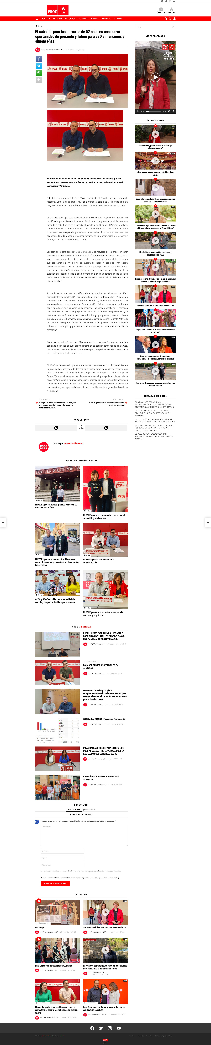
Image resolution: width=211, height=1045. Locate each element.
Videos (94, 19)
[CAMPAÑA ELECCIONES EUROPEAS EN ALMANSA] (57, 787)
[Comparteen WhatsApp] (39, 73)
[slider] (153, 111)
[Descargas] (57, 912)
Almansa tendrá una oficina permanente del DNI (105, 927)
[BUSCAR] (170, 18)
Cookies (149, 1036)
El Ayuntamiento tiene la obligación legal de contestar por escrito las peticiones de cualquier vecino (57, 1010)
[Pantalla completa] (172, 111)
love (62, 1036)
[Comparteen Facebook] (39, 59)
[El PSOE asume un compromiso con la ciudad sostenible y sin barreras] (105, 489)
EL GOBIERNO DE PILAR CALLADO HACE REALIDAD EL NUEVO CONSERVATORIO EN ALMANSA (152, 413)
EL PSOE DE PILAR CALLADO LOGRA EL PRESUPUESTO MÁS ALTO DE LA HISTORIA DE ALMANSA (154, 436)
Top (38, 900)
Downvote (106, 428)
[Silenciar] (169, 111)
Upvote (56, 428)
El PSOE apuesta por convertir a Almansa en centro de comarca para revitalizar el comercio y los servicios (57, 562)
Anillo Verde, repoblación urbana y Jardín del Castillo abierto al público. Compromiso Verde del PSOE (155, 226)
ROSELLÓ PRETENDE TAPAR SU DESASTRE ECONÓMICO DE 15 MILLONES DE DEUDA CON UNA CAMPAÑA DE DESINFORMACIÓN (104, 636)
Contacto (106, 19)
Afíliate (118, 19)
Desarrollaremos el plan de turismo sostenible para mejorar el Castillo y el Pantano (155, 200)
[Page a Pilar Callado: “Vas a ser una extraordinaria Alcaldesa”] (155, 318)
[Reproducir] (138, 111)
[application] (155, 77)
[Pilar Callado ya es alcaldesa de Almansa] (57, 950)
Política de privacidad (163, 1036)
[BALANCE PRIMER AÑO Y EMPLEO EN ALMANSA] (57, 672)
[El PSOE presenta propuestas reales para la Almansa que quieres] (105, 589)
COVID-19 (83, 19)
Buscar (173, 27)
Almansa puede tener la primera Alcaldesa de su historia (155, 173)
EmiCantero (46, 1036)
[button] (155, 77)
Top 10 (171, 13)
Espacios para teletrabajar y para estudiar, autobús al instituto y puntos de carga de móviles (155, 280)
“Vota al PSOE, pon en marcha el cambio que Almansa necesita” (155, 146)
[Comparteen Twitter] (39, 66)
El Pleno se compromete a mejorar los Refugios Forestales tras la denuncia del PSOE (105, 967)
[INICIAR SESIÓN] (174, 18)
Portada (46, 19)
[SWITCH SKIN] (166, 18)
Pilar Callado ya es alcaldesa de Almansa (53, 965)
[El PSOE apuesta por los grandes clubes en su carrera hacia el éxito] (57, 484)
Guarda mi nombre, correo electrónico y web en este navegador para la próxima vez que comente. (82, 871)
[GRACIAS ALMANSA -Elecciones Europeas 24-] (57, 730)
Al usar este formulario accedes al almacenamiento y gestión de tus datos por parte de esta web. (80, 878)
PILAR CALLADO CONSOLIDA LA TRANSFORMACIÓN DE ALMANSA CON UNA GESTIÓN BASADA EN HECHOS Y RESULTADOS (154, 404)
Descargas (71, 19)
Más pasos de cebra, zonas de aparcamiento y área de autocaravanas (155, 384)
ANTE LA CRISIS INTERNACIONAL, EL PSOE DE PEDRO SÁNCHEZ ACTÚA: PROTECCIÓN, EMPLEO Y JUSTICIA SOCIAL (154, 427)
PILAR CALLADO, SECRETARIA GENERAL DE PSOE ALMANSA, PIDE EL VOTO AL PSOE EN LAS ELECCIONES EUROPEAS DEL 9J (103, 750)
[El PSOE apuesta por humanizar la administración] (105, 540)
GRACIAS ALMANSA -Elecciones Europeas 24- (104, 719)
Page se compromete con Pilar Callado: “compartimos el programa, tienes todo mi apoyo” (155, 357)
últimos (161, 13)
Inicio (132, 1036)
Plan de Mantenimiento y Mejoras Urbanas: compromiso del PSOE (155, 253)
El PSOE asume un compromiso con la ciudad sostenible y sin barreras (104, 517)
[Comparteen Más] (39, 80)
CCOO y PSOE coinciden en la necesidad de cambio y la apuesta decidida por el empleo (55, 601)
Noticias (57, 19)
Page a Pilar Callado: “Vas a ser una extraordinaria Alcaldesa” (155, 330)
